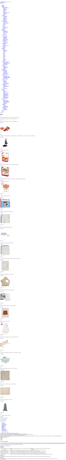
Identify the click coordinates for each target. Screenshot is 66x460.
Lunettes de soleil (8, 63)
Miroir (4, 24)
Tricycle (4, 47)
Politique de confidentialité (15, 433)
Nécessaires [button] (1, 446)
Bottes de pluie (5, 66)
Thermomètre (8, 77)
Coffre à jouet (5, 19)
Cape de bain (5, 85)
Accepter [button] (7, 436)
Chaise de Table (4, 107)
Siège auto (3, 423)
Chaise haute (4, 108)
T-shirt (4, 57)
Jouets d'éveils (5, 37)
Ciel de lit (6, 18)
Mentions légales (9, 433)
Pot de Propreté (5, 73)
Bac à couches (5, 72)
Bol (3, 101)
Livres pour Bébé (5, 32)
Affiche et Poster (5, 21)
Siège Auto (3, 5)
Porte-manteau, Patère (6, 23)
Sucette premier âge (4, 430)
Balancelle (4, 31)
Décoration (3, 15)
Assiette (4, 99)
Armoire (4, 8)
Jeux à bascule (5, 41)
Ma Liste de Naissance (3, 2)
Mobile (4, 18)
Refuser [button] (9, 436)
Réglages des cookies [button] (2, 436)
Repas (2, 89)
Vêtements (3, 48)
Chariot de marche (5, 40)
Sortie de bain (3, 84)
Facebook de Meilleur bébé (3, 419)
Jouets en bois (5, 36)
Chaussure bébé (4, 425)
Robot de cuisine (5, 98)
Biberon (4, 91)
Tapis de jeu (4, 34)
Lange (4, 87)
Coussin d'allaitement (5, 97)
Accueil (1, 112)
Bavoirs (4, 90)
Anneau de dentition (5, 106)
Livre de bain (5, 82)
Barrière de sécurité (5, 27)
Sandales (4, 68)
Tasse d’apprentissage (7, 101)
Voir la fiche (1, 122)
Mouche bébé (5, 77)
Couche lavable (5, 70)
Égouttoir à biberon (5, 95)
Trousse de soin (5, 78)
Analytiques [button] (1, 457)
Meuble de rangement (6, 7)
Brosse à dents (5, 75)
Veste (4, 58)
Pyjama (4, 60)
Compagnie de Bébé (4, 43)
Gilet (4, 52)
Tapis (6, 16)
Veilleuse (4, 28)
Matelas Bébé (3, 427)
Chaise (4, 10)
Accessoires (3, 61)
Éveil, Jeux (3, 29)
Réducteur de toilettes (6, 74)
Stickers (4, 25)
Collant (7, 62)
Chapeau (4, 63)
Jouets (2, 35)
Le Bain (3, 79)
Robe (4, 55)
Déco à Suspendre (5, 22)
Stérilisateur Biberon (5, 94)
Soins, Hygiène (4, 69)
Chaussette (4, 62)
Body (4, 49)
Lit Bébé (3, 428)
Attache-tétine (5, 105)
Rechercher (1, 1)
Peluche (4, 44)
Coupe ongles (7, 76)
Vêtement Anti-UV (5, 64)
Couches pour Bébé (4, 424)
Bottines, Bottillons (5, 67)
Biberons (3, 426)
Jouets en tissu (5, 38)
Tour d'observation (5, 42)
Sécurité (3, 26)
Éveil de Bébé (3, 30)
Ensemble (4, 51)
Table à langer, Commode (6, 12)
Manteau (4, 53)
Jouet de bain (5, 81)
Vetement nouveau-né (4, 429)
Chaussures (3, 65)
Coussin (4, 16)
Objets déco (4, 17)
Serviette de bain (5, 88)
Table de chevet (5, 13)
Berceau (4, 14)
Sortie (2, 110)
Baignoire (4, 80)
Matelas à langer (5, 86)
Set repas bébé (5, 103)
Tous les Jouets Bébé (5, 39)
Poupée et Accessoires (6, 45)
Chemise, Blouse (5, 50)
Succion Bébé (3, 104)
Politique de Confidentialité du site (6, 445)
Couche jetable (5, 71)
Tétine (4, 92)
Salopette (4, 56)
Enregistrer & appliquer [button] (3, 459)
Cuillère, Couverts (5, 100)
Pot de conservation (5, 102)
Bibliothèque (4, 9)
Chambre (3, 6)
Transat (7, 31)
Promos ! (3, 111)
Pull (3, 54)
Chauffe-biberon (5, 93)
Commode (4, 11)
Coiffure (4, 76)
